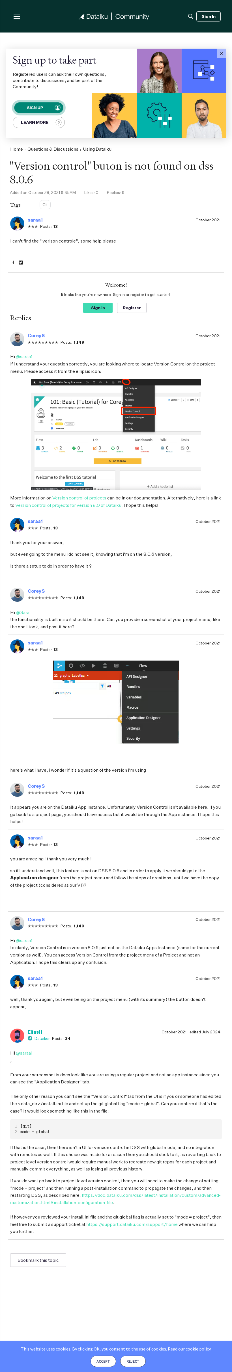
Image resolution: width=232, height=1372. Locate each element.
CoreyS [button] (36, 335)
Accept (103, 1361)
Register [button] (132, 307)
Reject (132, 1361)
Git (45, 204)
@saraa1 (24, 356)
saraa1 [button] (35, 220)
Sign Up (34, 107)
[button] (221, 53)
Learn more (34, 122)
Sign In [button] (98, 307)
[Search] (191, 16)
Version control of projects (79, 498)
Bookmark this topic (38, 1260)
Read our (189, 1349)
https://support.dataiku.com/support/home (132, 1224)
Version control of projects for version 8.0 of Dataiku (68, 505)
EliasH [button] (35, 1032)
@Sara (22, 612)
